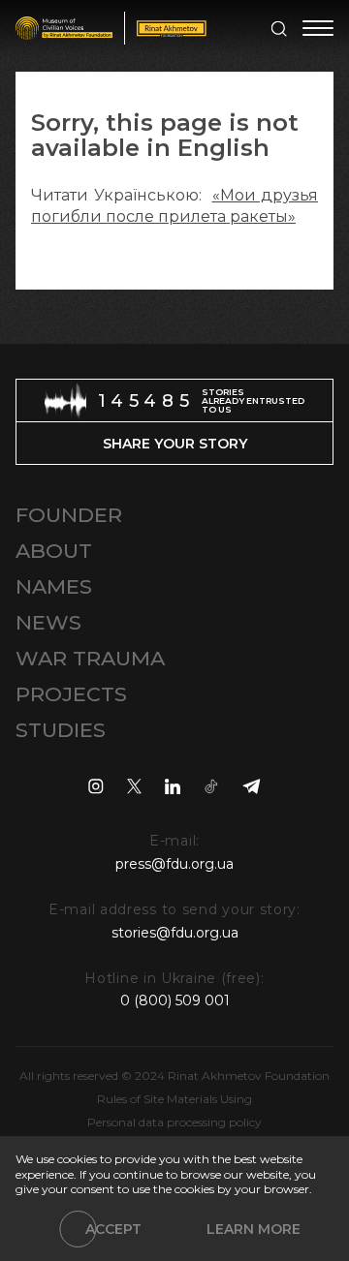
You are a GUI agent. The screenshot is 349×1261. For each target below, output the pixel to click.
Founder (69, 515)
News (48, 622)
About (54, 550)
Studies (61, 730)
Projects (71, 694)
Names (54, 586)
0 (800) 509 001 (175, 1000)
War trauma (90, 658)
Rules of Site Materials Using (174, 1099)
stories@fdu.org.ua (174, 932)
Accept (113, 1229)
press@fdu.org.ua (174, 864)
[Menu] (317, 28)
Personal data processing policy (174, 1122)
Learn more (253, 1229)
